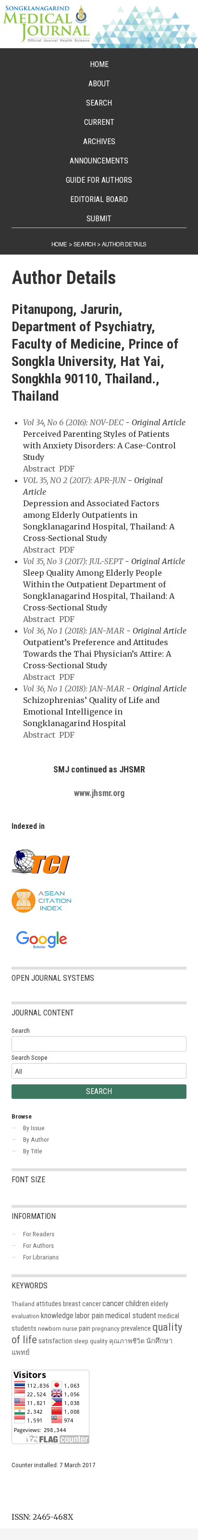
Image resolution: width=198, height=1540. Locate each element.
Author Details (124, 244)
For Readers (38, 1234)
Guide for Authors (99, 180)
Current (99, 122)
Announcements (99, 160)
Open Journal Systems (53, 978)
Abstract (39, 468)
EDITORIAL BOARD (99, 199)
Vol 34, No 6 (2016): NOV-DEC (73, 422)
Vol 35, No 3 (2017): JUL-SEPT (73, 561)
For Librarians (41, 1257)
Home (99, 64)
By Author (36, 1139)
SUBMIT (99, 218)
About (99, 83)
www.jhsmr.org (99, 793)
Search (99, 103)
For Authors (38, 1245)
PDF (66, 468)
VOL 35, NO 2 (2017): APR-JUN (74, 480)
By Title (32, 1151)
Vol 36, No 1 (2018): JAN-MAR (73, 630)
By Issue (34, 1128)
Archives (99, 141)
